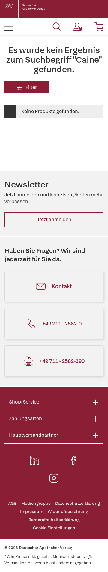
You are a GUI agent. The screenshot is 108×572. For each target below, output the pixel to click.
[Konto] (78, 26)
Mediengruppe (36, 503)
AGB (12, 503)
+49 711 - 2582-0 (62, 323)
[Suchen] (57, 26)
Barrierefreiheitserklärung (54, 519)
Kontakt (62, 286)
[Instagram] (54, 478)
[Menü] (9, 26)
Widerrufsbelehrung (68, 511)
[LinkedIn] (34, 460)
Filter (31, 87)
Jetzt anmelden (54, 219)
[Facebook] (73, 460)
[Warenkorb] (99, 26)
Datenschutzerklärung (77, 503)
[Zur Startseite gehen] (30, 9)
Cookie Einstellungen (54, 527)
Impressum (31, 511)
